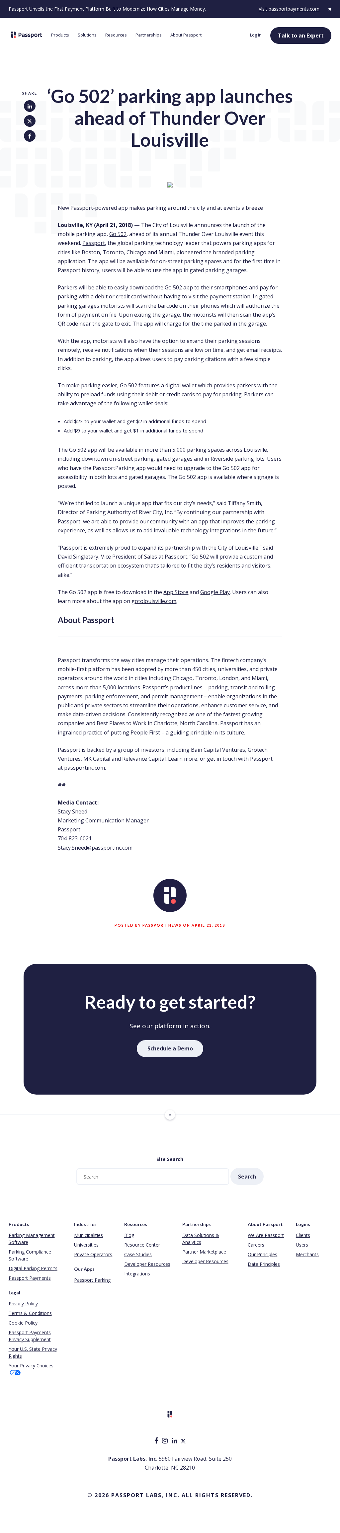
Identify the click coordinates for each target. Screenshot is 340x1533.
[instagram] (165, 1441)
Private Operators (93, 1254)
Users (302, 1245)
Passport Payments (30, 1278)
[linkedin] (175, 1441)
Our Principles (262, 1254)
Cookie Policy (23, 1323)
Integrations (137, 1273)
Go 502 (118, 234)
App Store (175, 592)
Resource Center (142, 1245)
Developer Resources (147, 1264)
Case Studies (138, 1254)
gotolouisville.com (153, 601)
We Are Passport (266, 1235)
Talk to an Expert (301, 35)
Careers (256, 1245)
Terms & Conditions (30, 1313)
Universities (86, 1245)
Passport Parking (92, 1280)
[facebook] (157, 1441)
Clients (303, 1235)
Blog (129, 1235)
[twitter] (183, 1441)
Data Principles (264, 1264)
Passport (93, 243)
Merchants (307, 1254)
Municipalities (88, 1235)
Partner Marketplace (204, 1252)
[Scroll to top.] (170, 1115)
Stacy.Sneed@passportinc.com (95, 847)
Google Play (215, 592)
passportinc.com (84, 767)
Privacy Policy (23, 1303)
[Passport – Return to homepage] (26, 35)
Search (247, 1176)
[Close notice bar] (329, 8)
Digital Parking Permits (33, 1268)
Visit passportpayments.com (289, 9)
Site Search (169, 1159)
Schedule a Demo (170, 1048)
